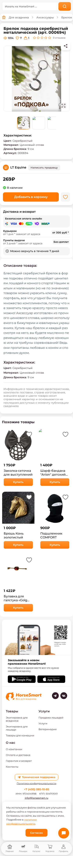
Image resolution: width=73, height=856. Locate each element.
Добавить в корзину (30, 197)
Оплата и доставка (18, 755)
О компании (14, 749)
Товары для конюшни (20, 735)
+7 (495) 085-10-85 (36, 789)
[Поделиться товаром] (65, 46)
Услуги (43, 723)
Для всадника (19, 17)
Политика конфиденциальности (36, 783)
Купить (18, 482)
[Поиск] (64, 6)
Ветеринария (48, 729)
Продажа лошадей (51, 717)
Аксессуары (45, 17)
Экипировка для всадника (17, 719)
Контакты (12, 766)
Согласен (36, 832)
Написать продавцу (44, 167)
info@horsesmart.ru (36, 797)
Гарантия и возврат (19, 760)
